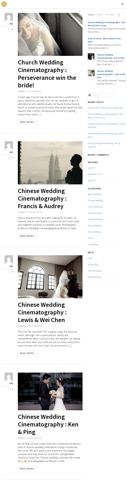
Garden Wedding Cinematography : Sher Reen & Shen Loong (107, 24)
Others (91, 238)
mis (11, 23)
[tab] (91, 15)
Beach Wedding (94, 194)
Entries (93, 264)
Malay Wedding (94, 231)
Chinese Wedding (34, 212)
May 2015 (92, 180)
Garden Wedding (95, 219)
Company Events (95, 213)
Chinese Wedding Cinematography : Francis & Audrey (42, 198)
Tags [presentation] (118, 14)
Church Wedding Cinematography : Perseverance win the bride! (47, 73)
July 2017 (92, 168)
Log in (90, 258)
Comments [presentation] (109, 14)
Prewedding (93, 244)
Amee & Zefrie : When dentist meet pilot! (104, 40)
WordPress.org (94, 277)
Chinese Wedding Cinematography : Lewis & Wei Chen (42, 312)
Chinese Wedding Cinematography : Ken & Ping (48, 424)
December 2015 (95, 174)
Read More (27, 122)
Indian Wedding (95, 225)
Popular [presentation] (91, 14)
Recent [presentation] (100, 14)
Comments (95, 270)
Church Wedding (33, 91)
